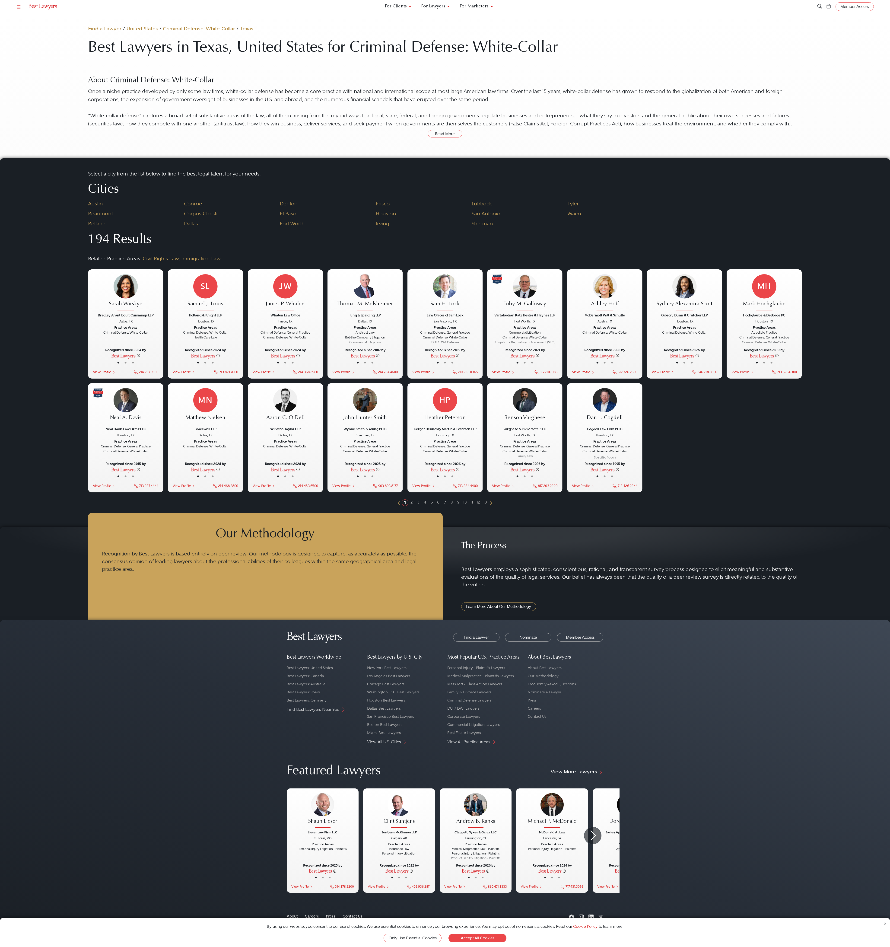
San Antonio (486, 213)
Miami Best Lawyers (384, 732)
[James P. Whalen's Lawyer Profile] (285, 293)
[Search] (819, 6)
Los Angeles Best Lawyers (388, 676)
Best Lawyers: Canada (305, 676)
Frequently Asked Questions (552, 684)
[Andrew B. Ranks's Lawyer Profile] (475, 811)
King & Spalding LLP (365, 315)
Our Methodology (543, 676)
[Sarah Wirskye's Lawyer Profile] (126, 293)
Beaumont (100, 213)
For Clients (396, 6)
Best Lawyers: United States (310, 668)
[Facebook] (571, 916)
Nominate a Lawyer (544, 692)
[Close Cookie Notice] (885, 923)
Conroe (193, 204)
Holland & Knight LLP (205, 315)
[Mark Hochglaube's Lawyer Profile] (764, 293)
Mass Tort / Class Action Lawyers (474, 684)
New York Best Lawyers (387, 668)
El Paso (288, 213)
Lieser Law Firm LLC (322, 832)
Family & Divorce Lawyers (469, 692)
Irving (382, 223)
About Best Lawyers (545, 668)
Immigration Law (201, 258)
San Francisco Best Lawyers (390, 716)
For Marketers (474, 6)
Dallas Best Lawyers (384, 708)
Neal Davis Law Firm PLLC (125, 429)
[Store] (828, 6)
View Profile (102, 372)
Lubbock (482, 204)
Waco (574, 213)
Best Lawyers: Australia (306, 684)
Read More (445, 133)
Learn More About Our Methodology (498, 606)
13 (485, 502)
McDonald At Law (552, 832)
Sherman (482, 223)
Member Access (580, 637)
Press (532, 700)
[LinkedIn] (591, 916)
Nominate (528, 637)
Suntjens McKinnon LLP (399, 832)
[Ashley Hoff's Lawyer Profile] (605, 293)
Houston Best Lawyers (386, 700)
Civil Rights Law (161, 258)
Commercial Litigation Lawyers (473, 724)
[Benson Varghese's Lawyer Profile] (525, 406)
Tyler (573, 204)
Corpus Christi (200, 213)
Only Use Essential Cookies (413, 938)
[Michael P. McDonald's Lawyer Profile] (552, 811)
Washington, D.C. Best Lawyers (393, 692)
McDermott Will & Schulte (604, 315)
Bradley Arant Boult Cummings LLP (125, 315)
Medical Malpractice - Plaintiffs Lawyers (480, 676)
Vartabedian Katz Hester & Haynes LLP (525, 315)
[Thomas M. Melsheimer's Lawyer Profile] (365, 293)
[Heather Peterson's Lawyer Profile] (445, 406)
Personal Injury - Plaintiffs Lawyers (476, 668)
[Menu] (18, 7)
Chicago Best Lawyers (385, 684)
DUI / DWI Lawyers (463, 708)
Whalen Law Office (285, 315)
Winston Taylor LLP (285, 429)
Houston (386, 213)
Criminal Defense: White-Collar (199, 29)
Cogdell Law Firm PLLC (605, 429)
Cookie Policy (585, 926)
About (292, 916)
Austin (95, 204)
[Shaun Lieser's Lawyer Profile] (322, 811)
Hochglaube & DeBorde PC (764, 315)
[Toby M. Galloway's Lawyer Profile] (525, 293)
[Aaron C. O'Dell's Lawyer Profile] (285, 406)
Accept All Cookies (477, 938)
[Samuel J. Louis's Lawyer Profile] (205, 293)
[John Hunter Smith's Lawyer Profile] (365, 406)
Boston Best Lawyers (384, 724)
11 (471, 502)
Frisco (383, 204)
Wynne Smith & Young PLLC (365, 429)
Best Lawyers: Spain (303, 692)
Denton (289, 204)
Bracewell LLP (205, 429)
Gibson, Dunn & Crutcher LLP (684, 315)
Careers (534, 708)
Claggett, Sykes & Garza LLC (476, 832)
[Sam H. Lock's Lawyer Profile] (445, 293)
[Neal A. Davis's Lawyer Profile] (126, 406)
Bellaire (96, 223)
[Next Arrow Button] (592, 835)
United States (142, 29)
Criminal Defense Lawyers (469, 700)
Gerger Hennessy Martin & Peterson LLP (444, 429)
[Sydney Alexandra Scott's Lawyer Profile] (684, 293)
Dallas (191, 223)
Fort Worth (292, 223)
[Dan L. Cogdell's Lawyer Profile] (605, 406)
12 (478, 502)
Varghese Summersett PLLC (524, 429)
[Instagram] (581, 916)
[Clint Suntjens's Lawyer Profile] (399, 811)
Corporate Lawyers (463, 716)
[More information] (138, 355)
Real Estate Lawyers (464, 732)
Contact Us (537, 716)
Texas (246, 29)
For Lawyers (433, 6)
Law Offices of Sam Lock (445, 315)
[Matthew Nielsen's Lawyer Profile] (205, 406)
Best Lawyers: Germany (307, 700)
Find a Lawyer (104, 29)
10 (465, 502)
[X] (600, 916)
